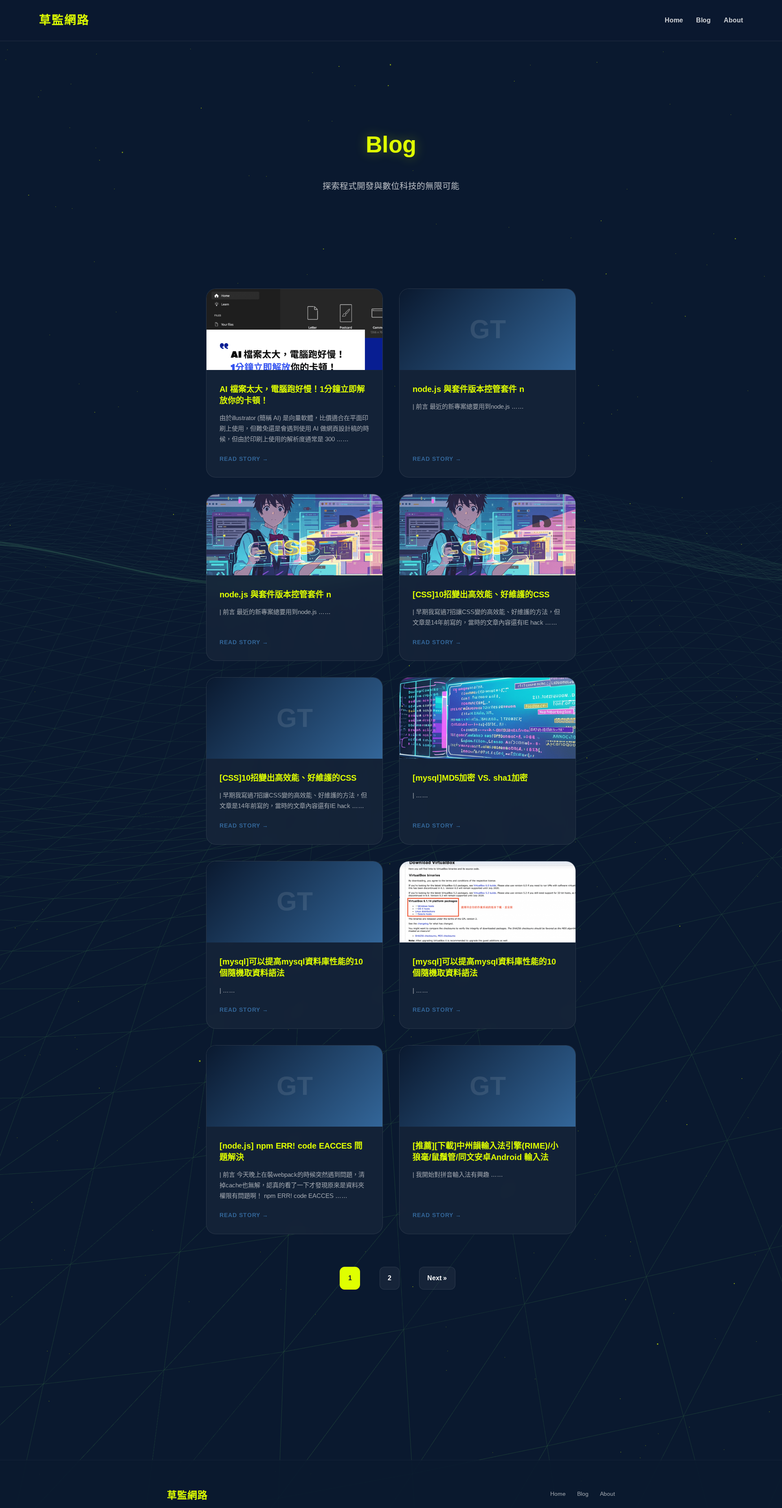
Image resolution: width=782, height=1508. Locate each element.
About (733, 20)
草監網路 (64, 19)
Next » (437, 1278)
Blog (703, 20)
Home (674, 20)
